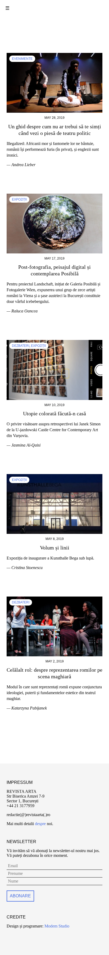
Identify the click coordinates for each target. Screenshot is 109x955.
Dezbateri (20, 346)
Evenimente (22, 59)
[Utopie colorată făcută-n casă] (54, 342)
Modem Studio (56, 926)
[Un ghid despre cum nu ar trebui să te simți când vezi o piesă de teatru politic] (54, 55)
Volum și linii (54, 548)
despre (40, 823)
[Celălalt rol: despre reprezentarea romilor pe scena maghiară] (54, 599)
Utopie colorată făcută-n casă (54, 413)
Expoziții (19, 199)
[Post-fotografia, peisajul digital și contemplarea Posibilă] (54, 196)
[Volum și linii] (54, 476)
